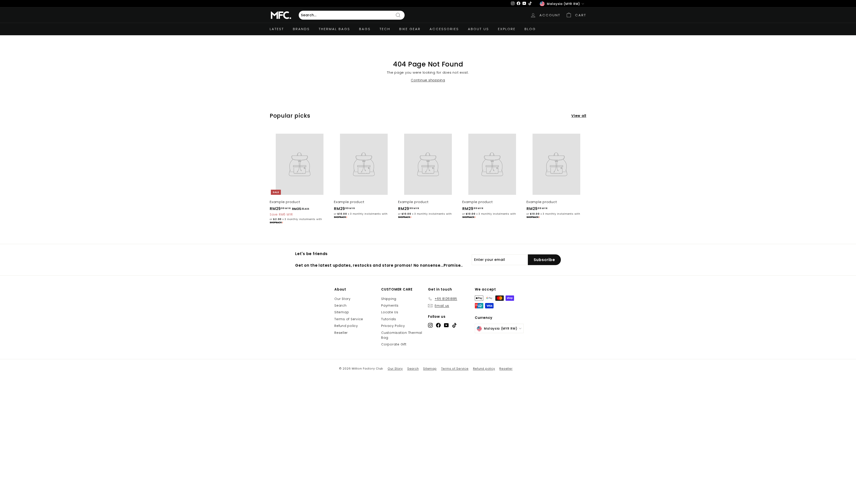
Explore (507, 29)
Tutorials (388, 319)
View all (578, 115)
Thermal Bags (334, 29)
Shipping (388, 299)
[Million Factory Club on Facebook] (438, 325)
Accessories (444, 29)
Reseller (341, 332)
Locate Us (389, 312)
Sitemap (341, 312)
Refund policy (346, 326)
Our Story (342, 299)
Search (340, 305)
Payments (390, 305)
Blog (530, 29)
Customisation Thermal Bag (401, 335)
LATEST (277, 29)
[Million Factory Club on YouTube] (446, 325)
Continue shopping (428, 80)
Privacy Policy (393, 326)
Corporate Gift (394, 344)
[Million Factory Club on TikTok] (454, 325)
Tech (385, 29)
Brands (301, 29)
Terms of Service (348, 319)
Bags (365, 29)
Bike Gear (410, 29)
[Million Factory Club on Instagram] (430, 325)
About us (478, 29)
